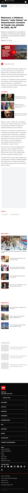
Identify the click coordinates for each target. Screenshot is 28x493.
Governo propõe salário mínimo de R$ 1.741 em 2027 (17, 276)
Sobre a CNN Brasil (5, 476)
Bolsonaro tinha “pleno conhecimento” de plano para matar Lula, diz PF (20, 106)
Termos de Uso (4, 480)
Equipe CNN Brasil (5, 449)
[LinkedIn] (18, 466)
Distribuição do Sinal (5, 460)
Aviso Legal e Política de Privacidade (9, 478)
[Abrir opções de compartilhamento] (2, 64)
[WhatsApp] (2, 470)
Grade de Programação (6, 451)
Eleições (10, 5)
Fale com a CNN (4, 482)
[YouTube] (11, 466)
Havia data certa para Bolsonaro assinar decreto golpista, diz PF (21, 114)
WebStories (4, 303)
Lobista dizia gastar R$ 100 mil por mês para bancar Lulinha (17, 259)
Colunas (3, 454)
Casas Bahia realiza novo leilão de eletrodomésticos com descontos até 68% (14, 252)
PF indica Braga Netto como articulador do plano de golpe (20, 97)
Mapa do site (4, 458)
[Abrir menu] (3, 2)
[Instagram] (14, 466)
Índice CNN (18, 5)
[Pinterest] (21, 466)
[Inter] (1, 466)
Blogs (2, 453)
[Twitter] (5, 466)
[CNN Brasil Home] (12, 2)
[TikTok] (24, 466)
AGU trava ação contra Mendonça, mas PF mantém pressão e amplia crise (18, 285)
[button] (14, 308)
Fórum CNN (4, 456)
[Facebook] (8, 466)
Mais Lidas (4, 233)
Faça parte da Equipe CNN (7, 484)
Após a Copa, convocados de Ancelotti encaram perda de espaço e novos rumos (17, 268)
